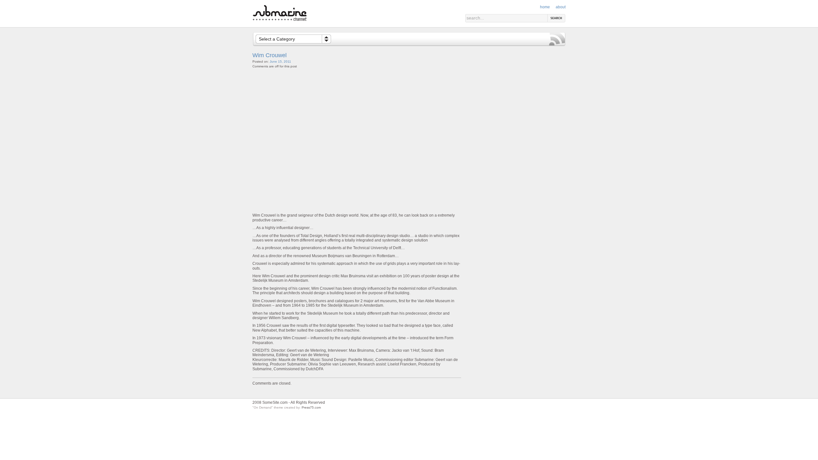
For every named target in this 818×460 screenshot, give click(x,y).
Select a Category (277, 39)
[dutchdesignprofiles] (297, 20)
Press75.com (311, 407)
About (561, 7)
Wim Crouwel (269, 55)
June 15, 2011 (280, 61)
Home (545, 7)
